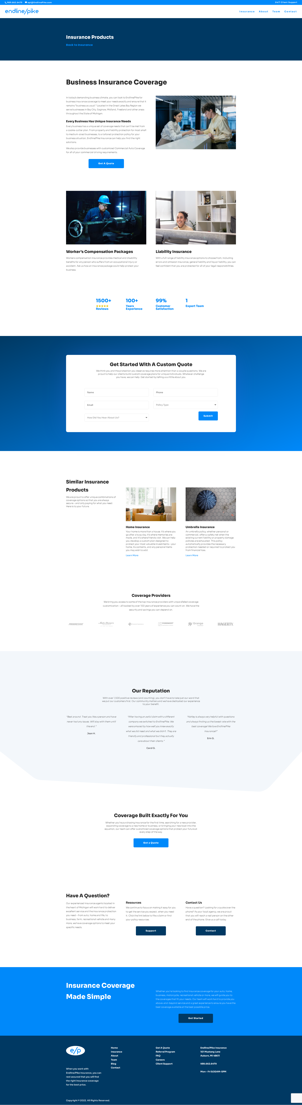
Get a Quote (151, 842)
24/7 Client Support (286, 2)
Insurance (247, 11)
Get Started (195, 1018)
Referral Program (165, 1051)
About (263, 11)
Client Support (164, 1063)
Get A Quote (106, 163)
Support (151, 930)
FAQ (158, 1055)
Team (276, 11)
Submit (208, 415)
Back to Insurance (79, 45)
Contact (290, 11)
